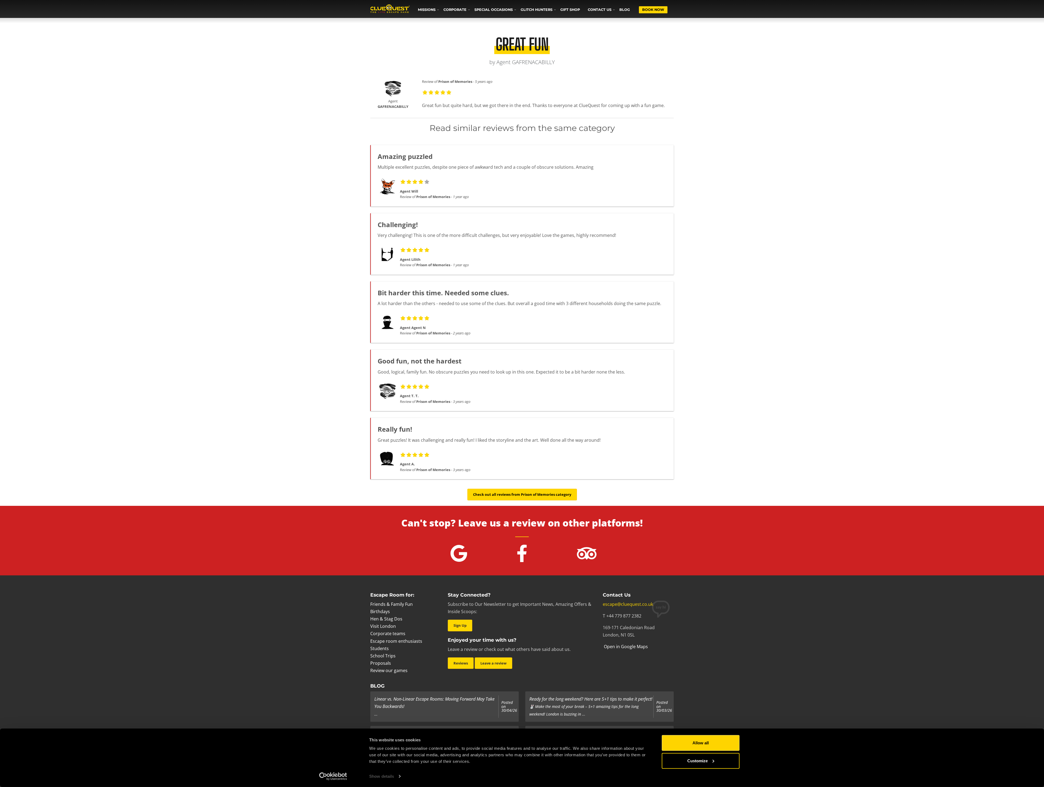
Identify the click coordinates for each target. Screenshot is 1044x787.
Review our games (389, 670)
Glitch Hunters (536, 10)
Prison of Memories (455, 81)
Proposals (380, 663)
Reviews (460, 663)
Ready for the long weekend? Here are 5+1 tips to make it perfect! (590, 699)
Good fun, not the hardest (419, 360)
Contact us (599, 10)
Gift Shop (570, 10)
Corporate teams (387, 634)
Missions (427, 10)
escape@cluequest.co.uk (628, 604)
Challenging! (398, 224)
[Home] (390, 9)
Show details (381, 776)
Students (379, 648)
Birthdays (380, 611)
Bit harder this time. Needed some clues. (443, 292)
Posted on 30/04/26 (509, 706)
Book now (653, 10)
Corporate (455, 10)
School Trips (383, 656)
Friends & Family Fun (391, 604)
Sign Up (460, 625)
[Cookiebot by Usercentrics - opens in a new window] (333, 776)
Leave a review (493, 663)
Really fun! (395, 429)
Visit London (383, 626)
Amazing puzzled (405, 156)
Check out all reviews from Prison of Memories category (522, 494)
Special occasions (493, 10)
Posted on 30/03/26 (664, 706)
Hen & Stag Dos (386, 619)
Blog (624, 10)
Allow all (700, 743)
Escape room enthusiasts (396, 641)
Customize (697, 760)
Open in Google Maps (625, 647)
